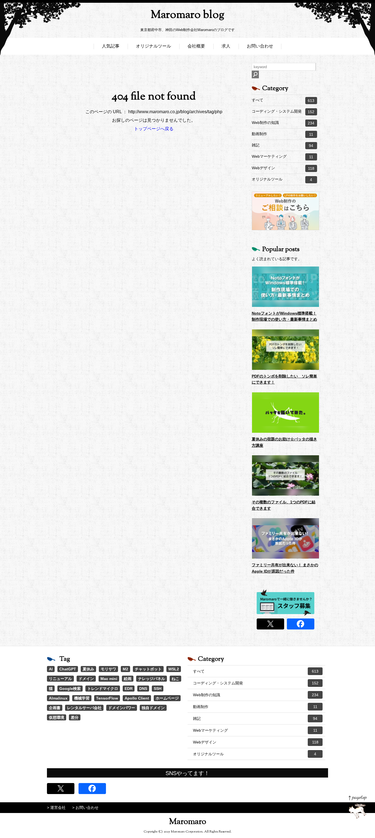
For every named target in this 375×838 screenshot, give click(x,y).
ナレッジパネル (151, 678)
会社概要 (196, 46)
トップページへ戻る (153, 128)
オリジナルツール (153, 46)
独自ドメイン (153, 708)
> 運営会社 (56, 807)
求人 (226, 46)
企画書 (54, 708)
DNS (143, 688)
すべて (283, 100)
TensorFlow (107, 698)
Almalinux (58, 698)
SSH (157, 688)
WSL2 (173, 669)
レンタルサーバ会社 (84, 708)
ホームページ (167, 698)
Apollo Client (137, 698)
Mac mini (108, 678)
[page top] (357, 807)
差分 (75, 717)
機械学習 (81, 698)
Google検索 (70, 688)
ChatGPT (67, 669)
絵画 (127, 678)
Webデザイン (283, 168)
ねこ (175, 678)
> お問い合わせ (85, 807)
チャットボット (148, 669)
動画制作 (282, 134)
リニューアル (60, 678)
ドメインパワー (121, 708)
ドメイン (86, 678)
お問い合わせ (260, 46)
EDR (129, 688)
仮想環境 (56, 717)
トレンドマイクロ (102, 688)
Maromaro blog (187, 15)
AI (51, 669)
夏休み (88, 669)
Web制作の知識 (283, 122)
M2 (125, 669)
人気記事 (110, 46)
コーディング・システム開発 (283, 111)
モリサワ (108, 669)
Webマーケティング (282, 156)
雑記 (282, 145)
